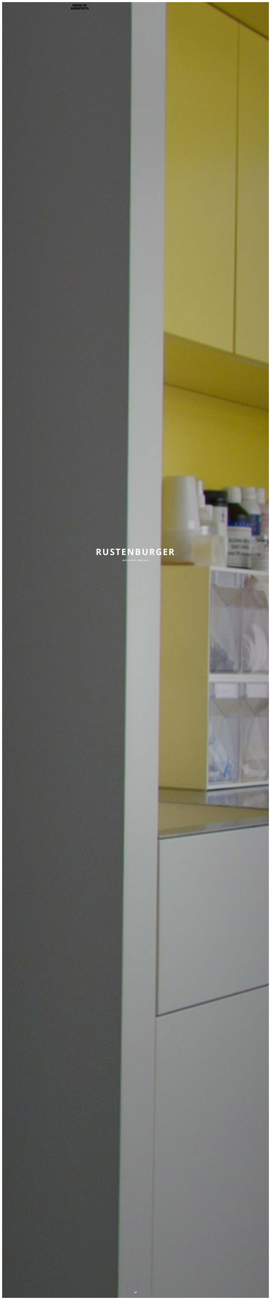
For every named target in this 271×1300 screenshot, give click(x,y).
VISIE (152, 7)
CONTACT (164, 7)
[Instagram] (197, 7)
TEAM (177, 7)
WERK (142, 7)
